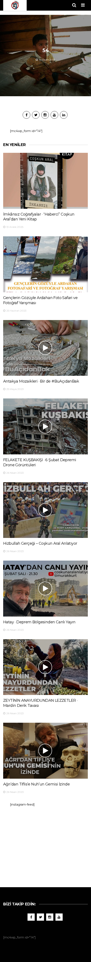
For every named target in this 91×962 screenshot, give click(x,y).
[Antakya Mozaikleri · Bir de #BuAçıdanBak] (45, 348)
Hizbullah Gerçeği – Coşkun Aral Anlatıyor (40, 543)
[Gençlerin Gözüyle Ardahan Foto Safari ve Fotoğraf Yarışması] (45, 264)
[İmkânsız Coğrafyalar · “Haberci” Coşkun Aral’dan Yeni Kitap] (45, 181)
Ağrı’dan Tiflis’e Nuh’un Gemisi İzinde (36, 784)
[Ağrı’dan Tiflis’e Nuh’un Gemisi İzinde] (45, 751)
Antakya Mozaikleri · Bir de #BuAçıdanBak (41, 381)
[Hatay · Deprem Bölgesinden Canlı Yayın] (45, 589)
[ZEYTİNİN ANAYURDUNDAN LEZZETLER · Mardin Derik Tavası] (45, 667)
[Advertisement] (45, 844)
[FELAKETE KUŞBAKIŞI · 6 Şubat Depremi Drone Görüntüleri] (45, 426)
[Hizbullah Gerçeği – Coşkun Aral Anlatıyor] (45, 510)
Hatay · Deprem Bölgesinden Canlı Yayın (39, 622)
